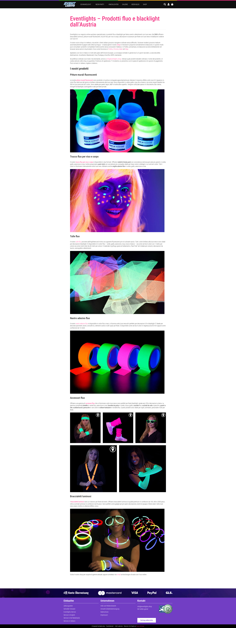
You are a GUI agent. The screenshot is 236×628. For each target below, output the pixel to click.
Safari (121, 49)
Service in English (69, 615)
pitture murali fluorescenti (84, 80)
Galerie (125, 4)
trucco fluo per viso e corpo (84, 162)
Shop (145, 4)
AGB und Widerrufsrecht (108, 606)
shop (118, 45)
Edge (126, 49)
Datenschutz (104, 612)
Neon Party (100, 4)
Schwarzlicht (85, 4)
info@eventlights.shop (114, 59)
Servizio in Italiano (69, 621)
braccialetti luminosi (77, 502)
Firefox (110, 49)
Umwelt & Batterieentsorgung (109, 609)
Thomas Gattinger (140, 626)
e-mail (119, 574)
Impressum (104, 615)
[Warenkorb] (172, 4)
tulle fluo (78, 242)
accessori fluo (90, 403)
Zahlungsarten (68, 606)
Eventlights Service (70, 612)
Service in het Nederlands (72, 618)
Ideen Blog (135, 4)
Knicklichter (113, 4)
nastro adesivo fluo (82, 324)
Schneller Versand (69, 609)
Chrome (115, 49)
